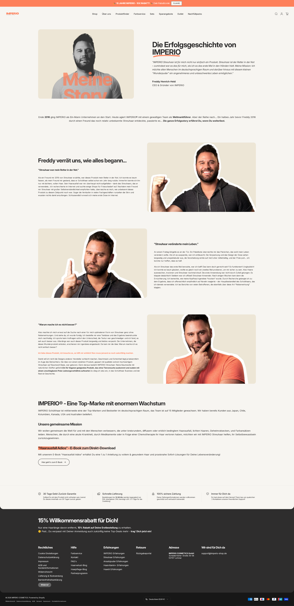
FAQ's (74, 561)
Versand (39, 601)
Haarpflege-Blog (79, 569)
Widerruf (44, 585)
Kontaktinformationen (59, 601)
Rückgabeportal (143, 553)
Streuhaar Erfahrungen (114, 557)
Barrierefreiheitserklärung (50, 580)
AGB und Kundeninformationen (48, 566)
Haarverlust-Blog (79, 565)
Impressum (43, 561)
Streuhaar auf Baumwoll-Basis (51, 365)
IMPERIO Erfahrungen (114, 553)
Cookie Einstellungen (48, 553)
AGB (33, 601)
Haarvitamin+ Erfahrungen (116, 565)
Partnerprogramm (79, 573)
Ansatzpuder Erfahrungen (116, 561)
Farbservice (76, 553)
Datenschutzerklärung (48, 557)
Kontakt (74, 557)
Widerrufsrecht (45, 572)
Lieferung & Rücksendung (50, 576)
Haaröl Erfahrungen (113, 569)
